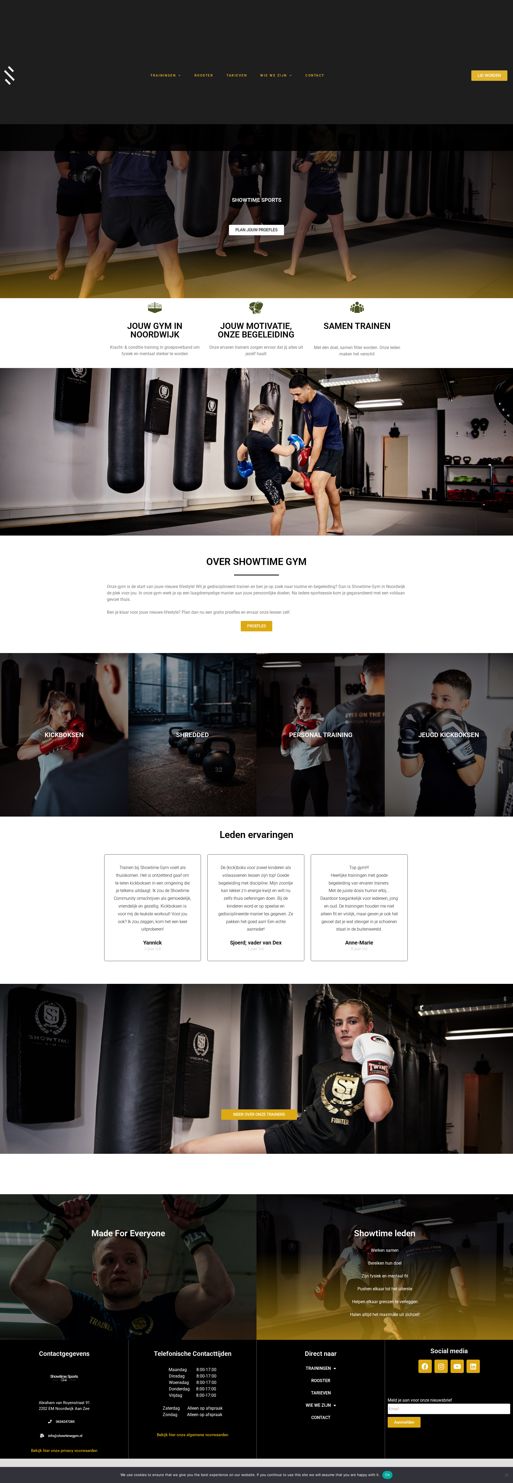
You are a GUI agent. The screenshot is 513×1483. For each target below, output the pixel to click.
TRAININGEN (163, 75)
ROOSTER (204, 75)
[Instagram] (441, 1366)
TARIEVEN (237, 75)
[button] (61, 1421)
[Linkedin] (473, 1366)
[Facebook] (425, 1366)
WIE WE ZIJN (273, 75)
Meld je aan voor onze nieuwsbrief (420, 1400)
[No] (506, 1475)
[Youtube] (457, 1366)
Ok (387, 1475)
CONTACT (314, 75)
